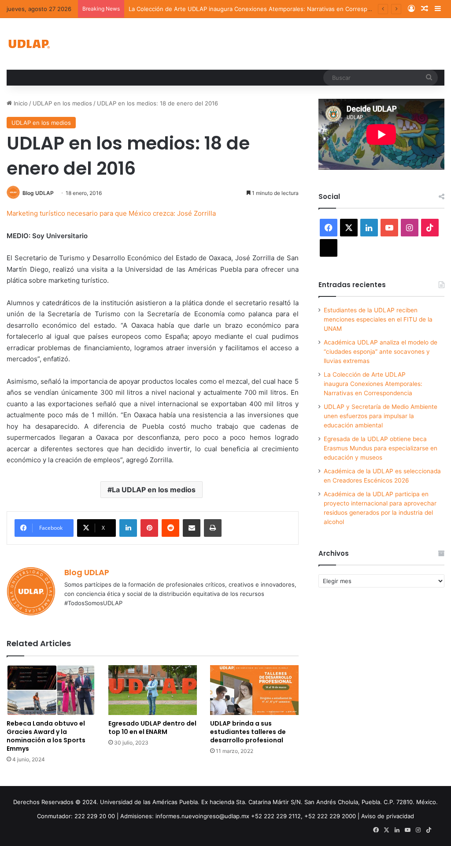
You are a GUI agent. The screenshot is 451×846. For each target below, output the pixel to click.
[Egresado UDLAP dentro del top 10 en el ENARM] (152, 690)
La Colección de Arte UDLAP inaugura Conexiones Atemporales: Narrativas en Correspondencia (260, 8)
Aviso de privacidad (387, 816)
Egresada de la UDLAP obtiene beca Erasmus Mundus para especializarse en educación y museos (380, 448)
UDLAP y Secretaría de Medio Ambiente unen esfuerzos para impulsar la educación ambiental (380, 416)
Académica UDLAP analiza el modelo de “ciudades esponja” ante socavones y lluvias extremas (380, 351)
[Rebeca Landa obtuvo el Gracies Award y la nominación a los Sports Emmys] (51, 690)
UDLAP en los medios (62, 103)
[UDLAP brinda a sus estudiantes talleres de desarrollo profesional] (254, 690)
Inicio (20, 103)
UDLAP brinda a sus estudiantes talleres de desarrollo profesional (248, 732)
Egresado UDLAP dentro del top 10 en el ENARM (152, 727)
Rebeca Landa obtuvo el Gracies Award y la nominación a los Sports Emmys (46, 736)
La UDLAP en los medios (154, 489)
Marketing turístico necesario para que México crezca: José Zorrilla (111, 213)
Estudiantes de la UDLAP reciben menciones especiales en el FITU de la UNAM (378, 319)
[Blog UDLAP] (29, 44)
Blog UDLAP (38, 193)
